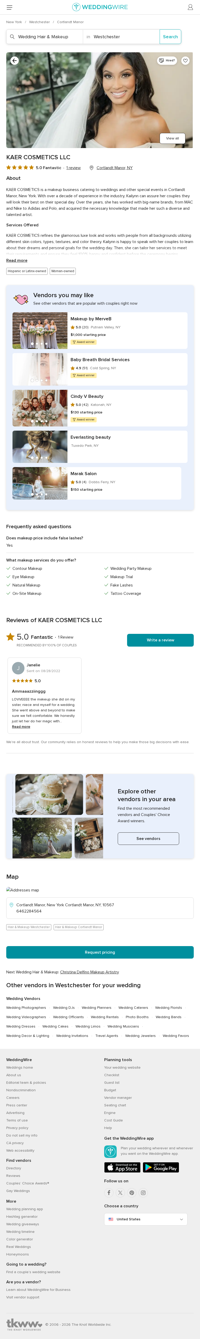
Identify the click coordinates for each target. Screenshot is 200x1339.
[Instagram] (143, 1192)
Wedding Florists (168, 1007)
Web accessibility (20, 1150)
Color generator (19, 1239)
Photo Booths (137, 1017)
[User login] (190, 7)
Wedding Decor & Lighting (27, 1036)
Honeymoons (17, 1254)
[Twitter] (120, 1192)
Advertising (15, 1113)
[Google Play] (161, 1171)
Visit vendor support (22, 1297)
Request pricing (100, 952)
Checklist (111, 1075)
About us (13, 1075)
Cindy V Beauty (87, 396)
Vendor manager (118, 1097)
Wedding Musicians (123, 1026)
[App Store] (122, 1171)
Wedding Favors (176, 1036)
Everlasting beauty (91, 437)
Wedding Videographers (26, 1017)
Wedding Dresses (20, 1026)
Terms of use (17, 1120)
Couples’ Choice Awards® (27, 1183)
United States (128, 1219)
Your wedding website (122, 1067)
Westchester (40, 22)
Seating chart (115, 1105)
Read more (16, 260)
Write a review (160, 640)
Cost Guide (113, 1120)
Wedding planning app (24, 1209)
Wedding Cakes (55, 1026)
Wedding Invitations (72, 1036)
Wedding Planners (96, 1007)
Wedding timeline (20, 1231)
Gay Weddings (18, 1191)
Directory (13, 1168)
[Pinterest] (131, 1192)
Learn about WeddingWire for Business (38, 1289)
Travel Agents (106, 1036)
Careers (13, 1097)
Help (108, 1128)
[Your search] (14, 60)
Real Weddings (18, 1247)
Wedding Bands (169, 1017)
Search (170, 37)
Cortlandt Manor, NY (115, 167)
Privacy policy (17, 1128)
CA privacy (15, 1143)
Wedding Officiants (68, 1017)
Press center (16, 1105)
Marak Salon (84, 473)
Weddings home (19, 1067)
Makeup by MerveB (91, 319)
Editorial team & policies (26, 1082)
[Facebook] (109, 1192)
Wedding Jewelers (140, 1036)
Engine (110, 1113)
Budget (110, 1090)
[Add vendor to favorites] (185, 60)
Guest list (112, 1082)
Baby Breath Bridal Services (100, 359)
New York (14, 22)
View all (172, 138)
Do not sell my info (22, 1135)
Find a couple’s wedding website (33, 1272)
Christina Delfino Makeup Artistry (89, 972)
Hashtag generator (22, 1216)
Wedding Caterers (133, 1007)
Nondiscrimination (21, 1090)
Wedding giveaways (22, 1224)
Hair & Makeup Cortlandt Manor (78, 927)
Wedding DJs (64, 1007)
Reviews (13, 1176)
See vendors (148, 838)
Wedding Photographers (26, 1007)
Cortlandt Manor (70, 22)
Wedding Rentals (105, 1017)
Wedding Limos (88, 1026)
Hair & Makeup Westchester (29, 927)
